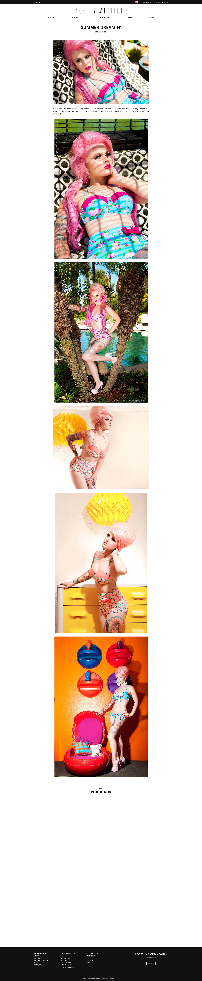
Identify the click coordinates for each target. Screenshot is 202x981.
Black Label (77, 17)
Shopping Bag (162, 2)
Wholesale (38, 965)
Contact (37, 958)
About (36, 956)
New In (51, 17)
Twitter (90, 958)
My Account (147, 2)
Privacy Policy (66, 965)
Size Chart (64, 960)
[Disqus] (101, 844)
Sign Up (151, 964)
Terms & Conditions (68, 967)
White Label (105, 17)
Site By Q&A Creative (114, 978)
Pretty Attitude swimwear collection (94, 111)
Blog (152, 17)
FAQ (62, 956)
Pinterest (90, 963)
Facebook (90, 960)
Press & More (39, 963)
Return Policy (66, 963)
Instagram (91, 956)
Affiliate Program (41, 960)
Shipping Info (65, 958)
